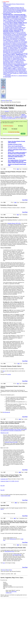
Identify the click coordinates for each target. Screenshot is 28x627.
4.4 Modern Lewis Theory (8, 60)
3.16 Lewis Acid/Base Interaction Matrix (16, 45)
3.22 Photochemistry (22, 48)
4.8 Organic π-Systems (16, 63)
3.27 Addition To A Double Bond (12, 53)
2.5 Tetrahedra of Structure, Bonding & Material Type (14, 27)
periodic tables (24, 115)
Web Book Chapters (7, 13)
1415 (18, 168)
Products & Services (20, 4)
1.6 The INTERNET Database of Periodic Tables (13, 21)
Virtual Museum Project (9, 551)
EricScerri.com (13, 539)
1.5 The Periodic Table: (15, 20)
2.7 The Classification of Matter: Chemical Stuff (14, 29)
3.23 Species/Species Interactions (10, 49)
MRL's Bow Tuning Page (16, 12)
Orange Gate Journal (7, 11)
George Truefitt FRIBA (17, 11)
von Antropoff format (16, 554)
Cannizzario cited (4, 479)
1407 (15, 518)
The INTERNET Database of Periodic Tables (12, 7)
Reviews (14, 4)
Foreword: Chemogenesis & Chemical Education (13, 15)
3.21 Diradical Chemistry (13, 48)
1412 (18, 363)
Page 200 (2, 490)
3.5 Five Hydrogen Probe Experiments (11, 35)
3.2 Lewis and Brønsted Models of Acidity (14, 33)
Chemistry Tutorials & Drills (9, 9)
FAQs (9, 5)
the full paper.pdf (6, 412)
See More (3, 91)
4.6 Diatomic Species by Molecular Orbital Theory (13, 62)
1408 (16, 502)
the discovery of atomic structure (9, 118)
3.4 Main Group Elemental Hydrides (19, 34)
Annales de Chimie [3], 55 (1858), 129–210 (10, 481)
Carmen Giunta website (5, 495)
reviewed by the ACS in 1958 (11, 442)
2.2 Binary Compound (9, 25)
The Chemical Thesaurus (19, 8)
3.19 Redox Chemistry (14, 47)
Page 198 (2, 485)
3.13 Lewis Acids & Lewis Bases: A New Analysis (15, 42)
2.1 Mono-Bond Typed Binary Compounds (15, 23)
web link (9, 374)
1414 (15, 202)
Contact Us (5, 5)
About (4, 2)
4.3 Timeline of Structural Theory (18, 59)
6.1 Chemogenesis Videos (20, 68)
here (4, 371)
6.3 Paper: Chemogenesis (8, 70)
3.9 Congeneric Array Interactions (10, 39)
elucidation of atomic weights (20, 117)
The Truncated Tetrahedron (20, 9)
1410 (20, 419)
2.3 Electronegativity (20, 25)
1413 (18, 214)
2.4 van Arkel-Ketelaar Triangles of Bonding (12, 26)
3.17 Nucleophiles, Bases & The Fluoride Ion (12, 46)
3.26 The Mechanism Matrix (17, 52)
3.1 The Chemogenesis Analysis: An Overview (13, 31)
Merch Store (3, 96)
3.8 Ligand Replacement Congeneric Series (17, 38)
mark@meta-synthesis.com (11, 592)
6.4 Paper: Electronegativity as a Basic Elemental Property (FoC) (15, 71)
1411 (18, 383)
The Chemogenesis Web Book (13, 8)
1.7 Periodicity (6, 22)
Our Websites (6, 6)
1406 (18, 544)
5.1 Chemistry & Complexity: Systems (11, 66)
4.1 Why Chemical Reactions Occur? (15, 55)
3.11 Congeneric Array (18, 40)
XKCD (2, 509)
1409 (20, 472)
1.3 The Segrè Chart (7, 19)
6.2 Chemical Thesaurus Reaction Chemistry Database (14, 69)
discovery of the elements (7, 117)
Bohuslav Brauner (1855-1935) (14, 223)
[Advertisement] (14, 612)
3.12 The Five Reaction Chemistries (10, 41)
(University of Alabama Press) (15, 430)
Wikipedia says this (4, 432)
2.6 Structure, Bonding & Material (12, 28)
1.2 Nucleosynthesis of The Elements (17, 18)
